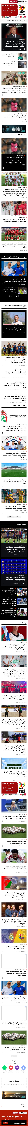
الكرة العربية (13, 53)
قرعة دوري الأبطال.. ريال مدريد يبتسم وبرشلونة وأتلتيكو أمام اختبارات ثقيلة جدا (15, 579)
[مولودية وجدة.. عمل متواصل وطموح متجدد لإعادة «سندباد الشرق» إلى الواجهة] (14, 348)
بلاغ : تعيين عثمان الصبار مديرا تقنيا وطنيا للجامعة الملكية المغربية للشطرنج (15, 44)
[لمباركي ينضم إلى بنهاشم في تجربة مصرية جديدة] (22, 56)
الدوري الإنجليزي (11, 588)
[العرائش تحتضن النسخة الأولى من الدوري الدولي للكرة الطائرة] (14, 763)
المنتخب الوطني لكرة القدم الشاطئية (19, 86)
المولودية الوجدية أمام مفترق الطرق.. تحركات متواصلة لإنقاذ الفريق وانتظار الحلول (15, 398)
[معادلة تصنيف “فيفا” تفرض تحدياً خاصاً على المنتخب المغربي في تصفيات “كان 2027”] (14, 234)
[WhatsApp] (4, 1069)
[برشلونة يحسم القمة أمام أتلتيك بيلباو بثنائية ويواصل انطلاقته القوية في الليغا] (14, 535)
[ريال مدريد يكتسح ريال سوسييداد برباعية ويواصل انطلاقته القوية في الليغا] (22, 612)
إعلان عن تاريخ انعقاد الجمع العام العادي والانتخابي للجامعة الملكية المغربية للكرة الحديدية (15, 895)
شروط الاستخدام (17, 1123)
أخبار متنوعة (21, 39)
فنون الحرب (22, 642)
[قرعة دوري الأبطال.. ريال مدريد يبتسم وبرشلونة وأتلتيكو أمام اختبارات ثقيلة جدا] (14, 566)
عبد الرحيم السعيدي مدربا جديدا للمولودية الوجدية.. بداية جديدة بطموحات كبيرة (14, 385)
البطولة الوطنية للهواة (21, 424)
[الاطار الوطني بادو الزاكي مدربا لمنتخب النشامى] (22, 64)
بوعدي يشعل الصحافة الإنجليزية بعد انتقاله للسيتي (9, 592)
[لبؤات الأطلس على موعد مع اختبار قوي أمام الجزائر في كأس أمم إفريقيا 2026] (14, 208)
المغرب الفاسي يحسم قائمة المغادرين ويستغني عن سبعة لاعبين (9, 291)
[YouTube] (11, 1120)
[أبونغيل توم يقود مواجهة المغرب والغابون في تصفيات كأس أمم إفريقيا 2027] (14, 105)
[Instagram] (17, 1069)
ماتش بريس (20, 49)
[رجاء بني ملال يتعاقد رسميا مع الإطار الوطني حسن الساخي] (14, 318)
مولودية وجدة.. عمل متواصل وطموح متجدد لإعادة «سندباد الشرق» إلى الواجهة (15, 360)
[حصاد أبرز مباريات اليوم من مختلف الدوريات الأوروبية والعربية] (14, 1038)
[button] (5, 1123)
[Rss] (2, 1120)
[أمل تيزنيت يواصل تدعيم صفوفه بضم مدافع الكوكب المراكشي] (14, 268)
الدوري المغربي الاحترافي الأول (20, 996)
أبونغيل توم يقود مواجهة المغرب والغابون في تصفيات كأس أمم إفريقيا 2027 (15, 117)
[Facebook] (24, 1069)
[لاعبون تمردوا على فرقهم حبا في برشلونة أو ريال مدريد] (14, 936)
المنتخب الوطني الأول (21, 113)
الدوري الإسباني (20, 545)
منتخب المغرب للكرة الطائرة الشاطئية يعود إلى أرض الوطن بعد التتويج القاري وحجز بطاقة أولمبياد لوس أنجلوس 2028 (14, 90)
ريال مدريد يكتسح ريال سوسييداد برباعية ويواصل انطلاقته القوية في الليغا (15, 868)
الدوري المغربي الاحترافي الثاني (20, 369)
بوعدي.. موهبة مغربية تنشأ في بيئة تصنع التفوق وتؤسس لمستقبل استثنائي (15, 20)
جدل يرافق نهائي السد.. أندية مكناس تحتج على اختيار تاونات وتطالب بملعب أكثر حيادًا (15, 481)
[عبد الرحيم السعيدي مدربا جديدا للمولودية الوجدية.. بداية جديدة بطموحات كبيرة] (14, 961)
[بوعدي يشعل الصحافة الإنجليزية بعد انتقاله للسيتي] (22, 592)
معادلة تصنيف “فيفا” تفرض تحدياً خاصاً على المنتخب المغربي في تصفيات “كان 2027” (14, 246)
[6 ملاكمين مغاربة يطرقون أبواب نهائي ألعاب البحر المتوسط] (14, 1013)
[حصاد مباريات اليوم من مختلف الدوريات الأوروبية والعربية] (14, 831)
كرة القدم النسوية (22, 217)
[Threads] (5, 1120)
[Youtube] (11, 1069)
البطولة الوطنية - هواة (20, 405)
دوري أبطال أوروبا (21, 575)
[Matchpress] (16, 1)
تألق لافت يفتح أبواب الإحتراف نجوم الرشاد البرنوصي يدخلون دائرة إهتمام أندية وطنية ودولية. (15, 508)
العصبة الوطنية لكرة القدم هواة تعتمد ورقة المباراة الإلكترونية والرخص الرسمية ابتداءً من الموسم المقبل (15, 428)
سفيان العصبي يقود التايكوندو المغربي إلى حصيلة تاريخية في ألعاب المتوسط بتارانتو (14, 647)
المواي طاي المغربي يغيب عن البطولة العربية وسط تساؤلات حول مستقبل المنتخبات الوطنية (14, 698)
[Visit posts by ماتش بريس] (24, 49)
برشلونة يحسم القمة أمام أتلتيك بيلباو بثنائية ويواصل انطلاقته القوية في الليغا (15, 550)
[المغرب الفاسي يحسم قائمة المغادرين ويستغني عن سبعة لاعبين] (22, 291)
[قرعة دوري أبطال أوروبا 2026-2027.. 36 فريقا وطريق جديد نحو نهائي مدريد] (22, 601)
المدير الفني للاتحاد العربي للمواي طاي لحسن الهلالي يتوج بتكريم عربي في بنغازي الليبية (14, 922)
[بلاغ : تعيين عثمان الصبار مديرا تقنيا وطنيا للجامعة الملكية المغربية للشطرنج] (14, 30)
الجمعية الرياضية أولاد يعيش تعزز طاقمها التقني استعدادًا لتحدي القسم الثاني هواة (15, 455)
